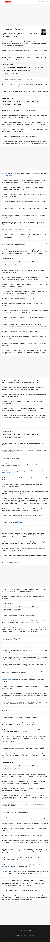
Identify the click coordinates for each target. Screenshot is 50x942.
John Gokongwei (7, 101)
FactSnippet (17, 935)
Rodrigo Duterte (17, 104)
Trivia (24, 70)
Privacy (29, 935)
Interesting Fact (24, 67)
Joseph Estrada (16, 101)
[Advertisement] (25, 15)
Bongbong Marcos (7, 104)
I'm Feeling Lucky (43, 1)
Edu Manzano (35, 101)
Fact (40, 67)
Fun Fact (9, 67)
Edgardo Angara (26, 101)
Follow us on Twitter (24, 930)
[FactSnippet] (8, 2)
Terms (25, 935)
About (22, 935)
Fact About (9, 70)
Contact (34, 935)
